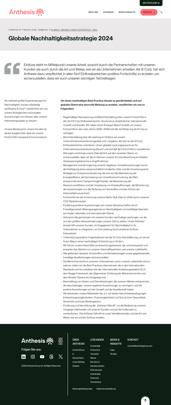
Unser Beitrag (78, 362)
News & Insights (127, 12)
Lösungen (108, 12)
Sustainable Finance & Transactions (95, 378)
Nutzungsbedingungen (82, 389)
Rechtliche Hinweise (36, 30)
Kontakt (147, 12)
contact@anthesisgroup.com (139, 346)
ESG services (96, 370)
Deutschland (150, 3)
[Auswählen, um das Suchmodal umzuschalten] (161, 12)
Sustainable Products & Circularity (95, 350)
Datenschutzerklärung (106, 389)
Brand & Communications (62, 7)
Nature (93, 358)
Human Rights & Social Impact (65, 11)
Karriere (75, 366)
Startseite (15, 30)
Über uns (93, 12)
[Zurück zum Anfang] (145, 400)
